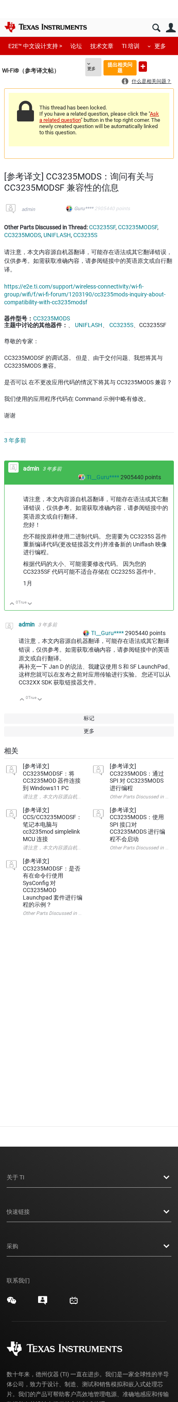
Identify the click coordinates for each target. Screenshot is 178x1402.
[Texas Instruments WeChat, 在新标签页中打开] (12, 1303)
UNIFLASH (57, 235)
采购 (12, 1246)
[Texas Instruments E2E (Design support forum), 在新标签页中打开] (43, 1303)
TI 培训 (131, 46)
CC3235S (85, 235)
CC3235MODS (22, 235)
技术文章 (101, 46)
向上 (12, 604)
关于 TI (15, 1177)
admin (28, 209)
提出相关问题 (120, 67)
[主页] (45, 27)
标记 (89, 718)
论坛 (76, 46)
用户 (171, 28)
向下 (30, 604)
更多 (160, 46)
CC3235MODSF (137, 227)
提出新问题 (143, 66)
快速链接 (18, 1211)
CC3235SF (102, 227)
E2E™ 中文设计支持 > (35, 46)
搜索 (156, 28)
